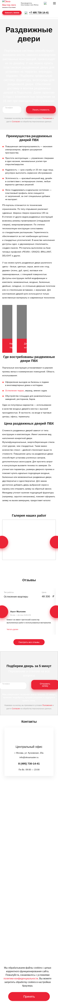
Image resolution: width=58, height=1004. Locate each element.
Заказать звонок (12, 13)
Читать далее (12, 629)
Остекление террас (14, 390)
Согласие (16, 122)
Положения (47, 118)
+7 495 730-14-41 (39, 12)
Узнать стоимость (40, 109)
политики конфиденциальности (21, 978)
